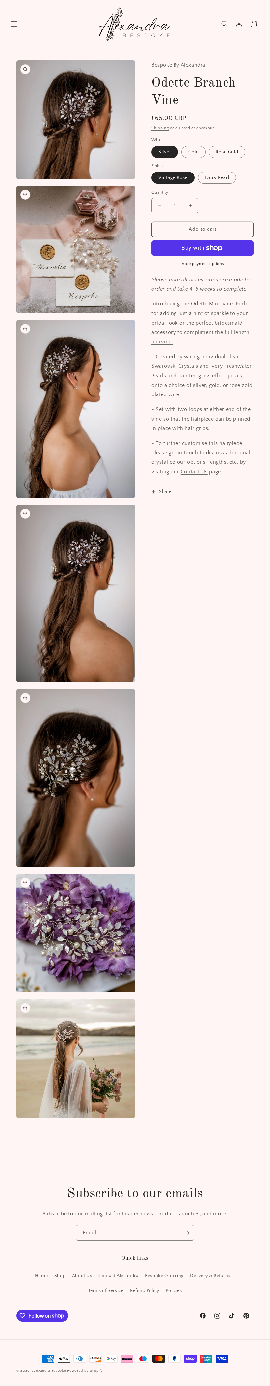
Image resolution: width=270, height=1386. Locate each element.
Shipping (160, 128)
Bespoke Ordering (164, 1275)
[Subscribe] (186, 1233)
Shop (60, 1275)
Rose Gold (227, 152)
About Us (82, 1275)
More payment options (202, 264)
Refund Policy (144, 1290)
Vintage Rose (173, 177)
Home (41, 1275)
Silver (164, 152)
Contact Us (194, 472)
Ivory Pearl (217, 177)
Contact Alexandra (118, 1275)
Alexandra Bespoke (49, 1371)
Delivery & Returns (210, 1275)
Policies (174, 1290)
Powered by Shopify (85, 1371)
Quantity (159, 192)
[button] (14, 24)
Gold (193, 152)
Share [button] (165, 491)
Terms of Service (106, 1290)
